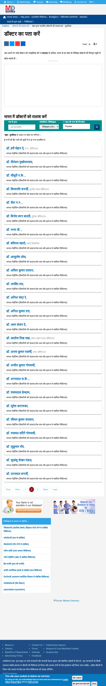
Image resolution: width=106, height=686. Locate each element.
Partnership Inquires (56, 645)
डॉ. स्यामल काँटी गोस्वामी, (20, 433)
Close (94, 684)
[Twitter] (12, 43)
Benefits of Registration (16, 652)
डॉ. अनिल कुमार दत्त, (18, 311)
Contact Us (82, 2)
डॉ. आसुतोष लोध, (16, 257)
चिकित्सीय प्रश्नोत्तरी (69, 17)
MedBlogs (67, 2)
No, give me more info (81, 684)
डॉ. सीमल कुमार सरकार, (20, 419)
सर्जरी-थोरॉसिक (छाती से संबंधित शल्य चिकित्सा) (23, 570)
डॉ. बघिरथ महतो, (22, 243)
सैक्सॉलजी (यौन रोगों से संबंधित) (16, 544)
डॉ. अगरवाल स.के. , (17, 379)
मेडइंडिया (5, 26)
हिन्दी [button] (91, 2)
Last (55, 489)
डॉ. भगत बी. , (14, 230)
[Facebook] (6, 43)
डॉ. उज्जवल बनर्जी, (17, 474)
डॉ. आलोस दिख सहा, (30, 338)
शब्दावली (83, 17)
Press (35, 648)
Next (45, 489)
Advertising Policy (14, 655)
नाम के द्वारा (12, 122)
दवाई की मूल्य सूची (14, 21)
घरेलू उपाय (25, 17)
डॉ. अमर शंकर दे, (16, 325)
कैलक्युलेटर (53, 17)
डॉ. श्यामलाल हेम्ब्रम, (18, 392)
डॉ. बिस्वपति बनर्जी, (27, 189)
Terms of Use (33, 682)
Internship (53, 2)
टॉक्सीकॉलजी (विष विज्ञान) (14, 583)
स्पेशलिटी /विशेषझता (47, 122)
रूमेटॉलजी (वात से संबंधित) (14, 537)
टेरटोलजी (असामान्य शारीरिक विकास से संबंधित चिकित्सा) (26, 576)
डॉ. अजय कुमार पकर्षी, (26, 352)
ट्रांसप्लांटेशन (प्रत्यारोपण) (14, 589)
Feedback (36, 655)
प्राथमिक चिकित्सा (38, 17)
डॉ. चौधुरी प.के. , (15, 175)
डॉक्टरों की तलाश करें (20, 26)
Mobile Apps (25, 2)
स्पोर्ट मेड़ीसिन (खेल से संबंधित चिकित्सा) (19, 557)
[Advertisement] (45, 84)
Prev (17, 489)
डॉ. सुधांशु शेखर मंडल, (19, 460)
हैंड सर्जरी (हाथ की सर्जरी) (14, 563)
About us (9, 645)
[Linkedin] (23, 43)
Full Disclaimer (10, 673)
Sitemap (36, 652)
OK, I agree (77, 678)
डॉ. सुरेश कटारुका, (17, 406)
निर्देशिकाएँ (28, 21)
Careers (40, 2)
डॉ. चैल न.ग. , (14, 203)
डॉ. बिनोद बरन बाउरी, (26, 216)
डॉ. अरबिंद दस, (15, 284)
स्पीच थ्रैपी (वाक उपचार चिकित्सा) (17, 550)
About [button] (10, 2)
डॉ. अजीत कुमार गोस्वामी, (20, 365)
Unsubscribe (52, 652)
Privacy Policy (15, 682)
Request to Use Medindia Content (62, 648)
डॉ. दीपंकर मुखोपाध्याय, (19, 162)
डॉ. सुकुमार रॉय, (15, 447)
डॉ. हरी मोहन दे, (22, 148)
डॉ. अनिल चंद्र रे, (16, 297)
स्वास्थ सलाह (12, 17)
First (8, 489)
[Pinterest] (17, 43)
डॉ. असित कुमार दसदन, (20, 270)
